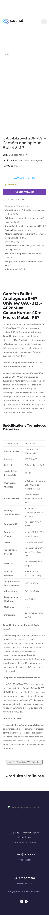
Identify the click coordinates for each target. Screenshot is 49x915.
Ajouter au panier (24, 192)
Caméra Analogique (33, 160)
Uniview (17, 166)
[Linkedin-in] (21, 901)
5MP (20, 160)
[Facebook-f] (26, 901)
